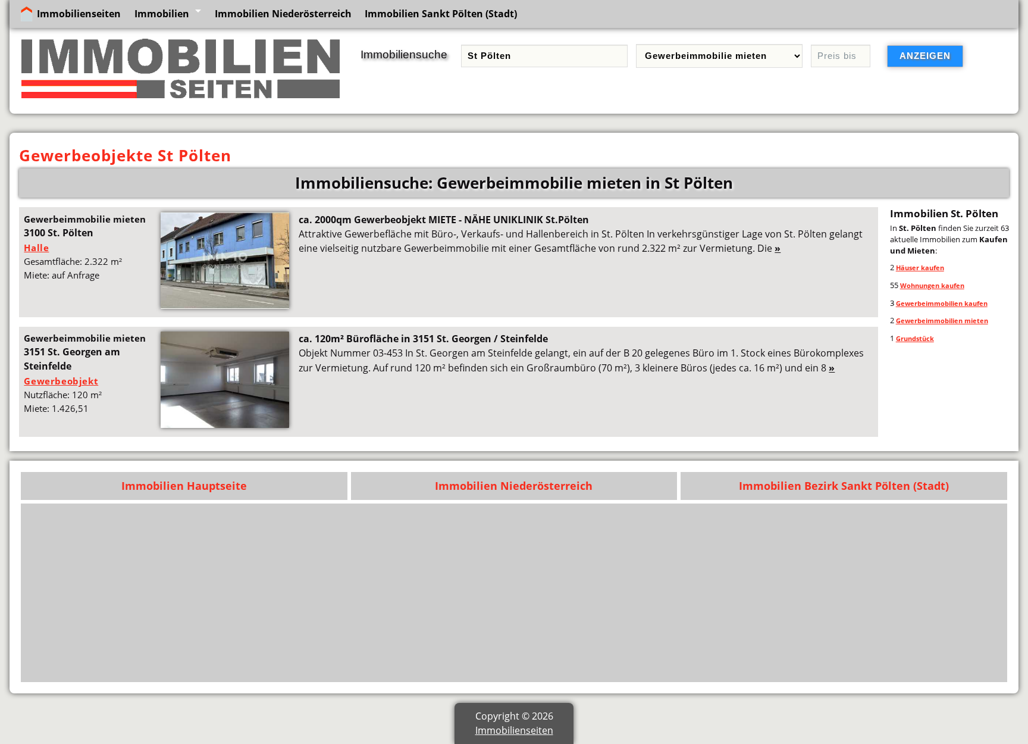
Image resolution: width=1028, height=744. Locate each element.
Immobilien (161, 13)
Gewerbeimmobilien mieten (942, 320)
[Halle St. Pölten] (225, 305)
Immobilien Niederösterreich (283, 13)
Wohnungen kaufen (932, 285)
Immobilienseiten (79, 13)
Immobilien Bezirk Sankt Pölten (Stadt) (844, 486)
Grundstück (915, 338)
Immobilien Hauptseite (184, 486)
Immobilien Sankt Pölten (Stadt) (441, 13)
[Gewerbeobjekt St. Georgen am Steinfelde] (225, 424)
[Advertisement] (644, 592)
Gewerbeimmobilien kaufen (942, 303)
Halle (36, 248)
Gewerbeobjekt (61, 381)
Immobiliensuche (404, 54)
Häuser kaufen (920, 267)
